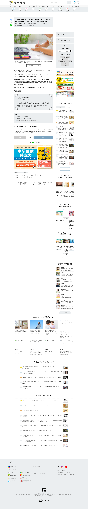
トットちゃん (65, 59)
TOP (15, 14)
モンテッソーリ (65, 63)
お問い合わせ (59, 470)
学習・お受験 (22, 14)
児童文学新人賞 (65, 65)
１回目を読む (18, 91)
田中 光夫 (28, 31)
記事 (18, 14)
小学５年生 (46, 175)
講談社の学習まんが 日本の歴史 (39, 470)
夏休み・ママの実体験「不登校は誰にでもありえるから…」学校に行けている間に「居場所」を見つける (42, 183)
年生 (43, 6)
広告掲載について (60, 472)
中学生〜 (24, 177)
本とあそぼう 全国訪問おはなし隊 (40, 473)
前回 (15, 75)
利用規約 (64, 470)
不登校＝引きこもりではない (23, 116)
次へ (43, 137)
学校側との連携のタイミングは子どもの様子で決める (27, 120)
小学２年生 (24, 175)
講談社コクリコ (59, 249)
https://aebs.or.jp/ (44, 496)
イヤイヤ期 (70, 61)
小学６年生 (17, 177)
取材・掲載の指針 (71, 474)
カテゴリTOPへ (33, 183)
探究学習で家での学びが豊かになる (24, 118)
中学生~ (71, 6)
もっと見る (64, 169)
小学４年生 (39, 175)
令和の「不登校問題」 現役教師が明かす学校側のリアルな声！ (24, 183)
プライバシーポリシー (68, 472)
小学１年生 (17, 175)
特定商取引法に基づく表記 (62, 474)
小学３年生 (32, 175)
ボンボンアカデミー (37, 466)
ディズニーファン (36, 468)
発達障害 (63, 57)
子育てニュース (23, 172)
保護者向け (77, 6)
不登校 (27, 14)
